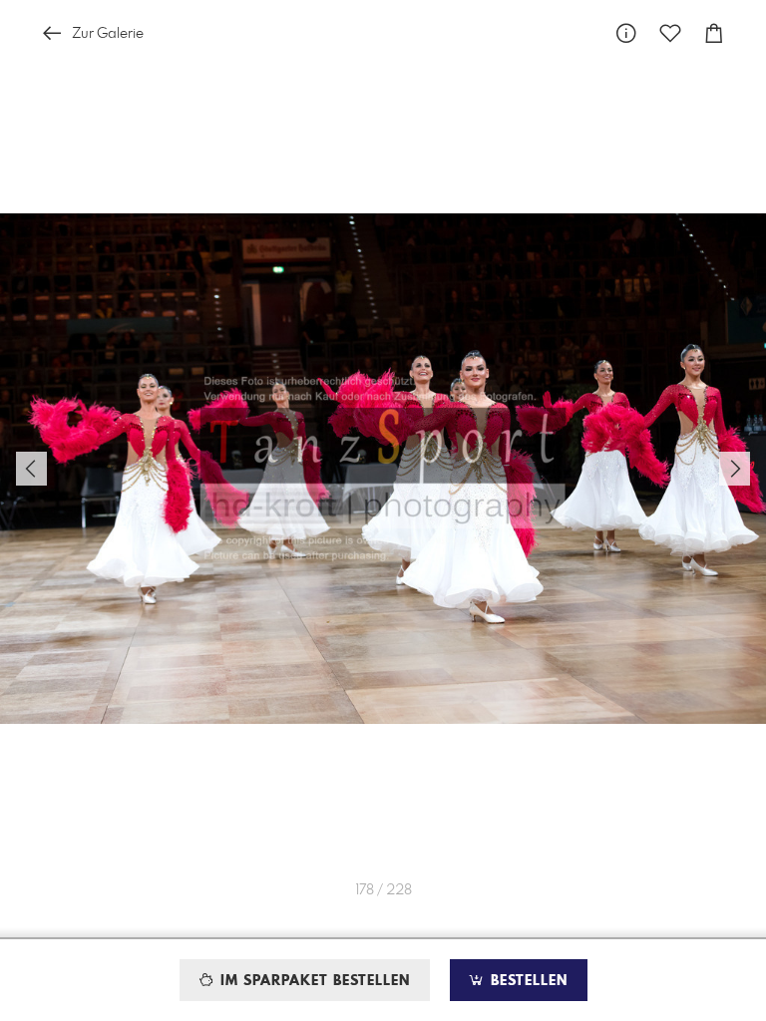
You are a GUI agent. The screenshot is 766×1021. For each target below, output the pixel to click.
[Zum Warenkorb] (714, 33)
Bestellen (527, 981)
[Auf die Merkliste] (670, 33)
